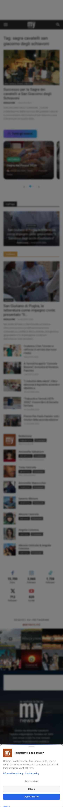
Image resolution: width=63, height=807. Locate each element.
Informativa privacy (13, 773)
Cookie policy (32, 773)
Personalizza (31, 781)
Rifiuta (31, 789)
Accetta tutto (31, 796)
